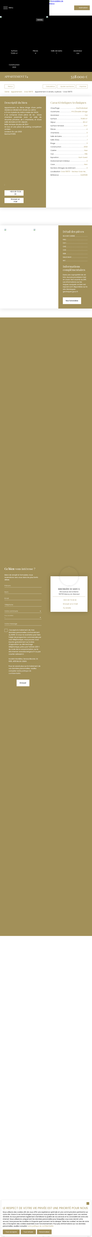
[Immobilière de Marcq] (57, 8)
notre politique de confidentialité (40, 1226)
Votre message (10, 624)
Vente (6, 92)
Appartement (16, 92)
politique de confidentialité (20, 672)
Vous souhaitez (8, 615)
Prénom (7, 586)
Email (6, 598)
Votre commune (11, 611)
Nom (6, 592)
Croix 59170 (28, 92)
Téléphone (8, 605)
